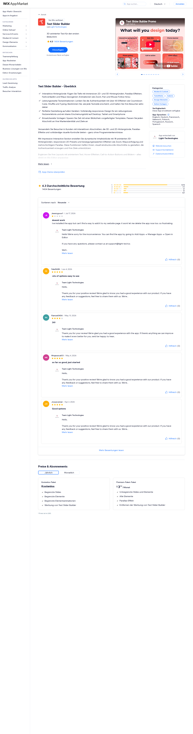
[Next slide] (183, 74)
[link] (15, 11)
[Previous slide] (117, 74)
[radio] (48, 472)
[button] (168, 114)
